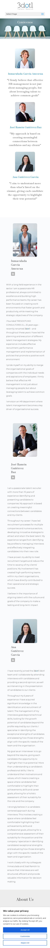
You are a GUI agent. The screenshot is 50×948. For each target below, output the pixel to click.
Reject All (25, 943)
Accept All (25, 930)
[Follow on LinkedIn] (13, 274)
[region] (25, 927)
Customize (25, 936)
